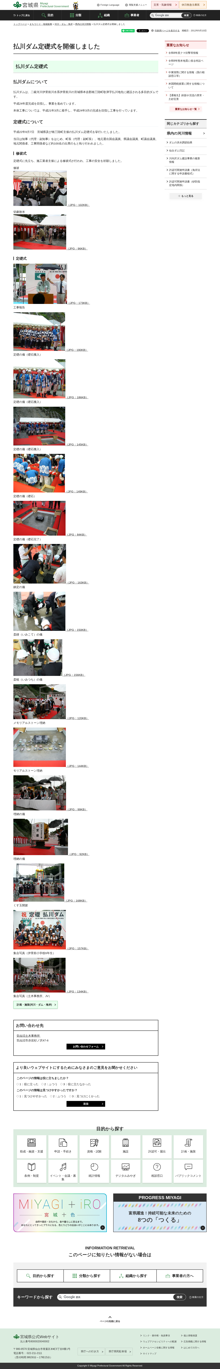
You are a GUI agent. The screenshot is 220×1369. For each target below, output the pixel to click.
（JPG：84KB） (76, 534)
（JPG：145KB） (76, 444)
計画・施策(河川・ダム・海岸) (34, 1004)
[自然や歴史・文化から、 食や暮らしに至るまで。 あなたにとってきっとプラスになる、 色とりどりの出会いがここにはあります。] (60, 1223)
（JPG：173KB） (78, 303)
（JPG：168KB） (75, 900)
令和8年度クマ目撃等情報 (183, 52)
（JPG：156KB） (73, 675)
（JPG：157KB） (77, 948)
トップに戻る (23, 15)
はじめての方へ (191, 1347)
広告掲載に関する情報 (195, 1341)
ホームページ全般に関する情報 (158, 1347)
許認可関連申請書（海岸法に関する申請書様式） (184, 172)
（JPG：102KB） (78, 205)
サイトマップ (149, 1353)
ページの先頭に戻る (110, 1321)
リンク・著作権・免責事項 (156, 1335)
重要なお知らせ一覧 (186, 109)
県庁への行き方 (90, 1351)
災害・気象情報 (163, 4)
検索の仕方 (201, 15)
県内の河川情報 (83, 24)
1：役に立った (28, 1084)
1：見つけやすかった (33, 1096)
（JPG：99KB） (76, 809)
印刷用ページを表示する (167, 30)
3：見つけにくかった (86, 1096)
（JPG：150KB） (76, 629)
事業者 (135, 15)
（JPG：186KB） (76, 397)
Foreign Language (109, 5)
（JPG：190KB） (76, 350)
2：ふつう (50, 1084)
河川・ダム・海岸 (64, 24)
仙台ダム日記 (177, 150)
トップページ (20, 24)
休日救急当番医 (191, 4)
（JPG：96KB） (77, 248)
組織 (107, 15)
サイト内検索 (153, 15)
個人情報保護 (190, 1335)
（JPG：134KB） (77, 991)
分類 (78, 15)
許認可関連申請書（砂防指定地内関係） (184, 183)
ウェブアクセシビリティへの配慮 (160, 1341)
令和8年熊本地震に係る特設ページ (185, 62)
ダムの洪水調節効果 (180, 142)
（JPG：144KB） (77, 766)
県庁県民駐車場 (118, 1351)
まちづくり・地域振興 (40, 24)
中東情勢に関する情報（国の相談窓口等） (186, 74)
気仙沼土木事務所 (29, 1035)
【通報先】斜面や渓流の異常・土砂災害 (186, 97)
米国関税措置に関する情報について (186, 85)
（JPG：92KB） (78, 854)
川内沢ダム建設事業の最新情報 (184, 160)
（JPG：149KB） (76, 491)
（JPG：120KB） (77, 718)
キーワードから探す (35, 1297)
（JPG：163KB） (77, 582)
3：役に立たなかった (77, 1084)
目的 (50, 15)
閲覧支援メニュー (138, 5)
